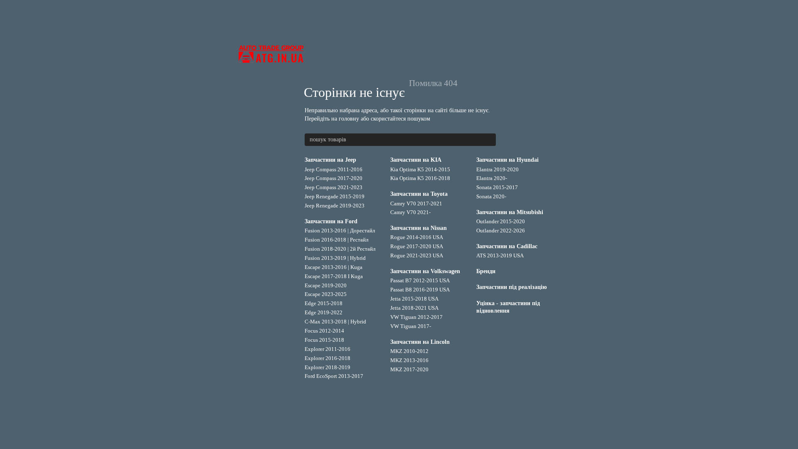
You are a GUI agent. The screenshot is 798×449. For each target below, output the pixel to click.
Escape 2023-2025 (326, 294)
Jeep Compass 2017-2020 (333, 178)
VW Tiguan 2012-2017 (416, 317)
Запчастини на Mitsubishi (509, 212)
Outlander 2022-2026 (500, 230)
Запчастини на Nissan (418, 228)
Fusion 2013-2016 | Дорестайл (340, 230)
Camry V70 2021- (410, 212)
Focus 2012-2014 (324, 331)
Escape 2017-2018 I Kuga (334, 276)
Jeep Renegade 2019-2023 (335, 205)
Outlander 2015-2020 (500, 221)
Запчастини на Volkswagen (425, 271)
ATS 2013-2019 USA (500, 255)
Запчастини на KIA (415, 160)
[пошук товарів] (489, 139)
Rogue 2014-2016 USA (416, 237)
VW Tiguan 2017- (410, 326)
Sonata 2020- (491, 196)
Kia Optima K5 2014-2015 (420, 169)
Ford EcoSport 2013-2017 (334, 376)
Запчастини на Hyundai (507, 160)
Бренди (485, 271)
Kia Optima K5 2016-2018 (420, 178)
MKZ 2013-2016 (409, 360)
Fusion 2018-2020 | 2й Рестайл (340, 249)
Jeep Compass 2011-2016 (333, 169)
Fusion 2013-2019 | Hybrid (335, 258)
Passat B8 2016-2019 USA (420, 289)
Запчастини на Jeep (330, 160)
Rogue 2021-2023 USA (416, 255)
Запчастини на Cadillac (506, 246)
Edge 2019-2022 (323, 312)
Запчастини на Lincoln (420, 342)
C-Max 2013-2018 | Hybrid (335, 321)
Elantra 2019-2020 (497, 169)
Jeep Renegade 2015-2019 (335, 196)
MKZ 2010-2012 (409, 351)
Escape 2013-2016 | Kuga (333, 267)
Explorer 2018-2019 (327, 367)
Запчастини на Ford (331, 221)
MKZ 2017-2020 (409, 369)
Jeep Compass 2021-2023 (333, 187)
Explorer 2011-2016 (327, 349)
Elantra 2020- (491, 178)
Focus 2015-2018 (324, 340)
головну (349, 119)
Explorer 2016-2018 (327, 358)
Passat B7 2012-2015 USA (420, 280)
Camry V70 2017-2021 (416, 203)
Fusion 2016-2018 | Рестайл (336, 240)
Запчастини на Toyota (419, 194)
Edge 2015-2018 (323, 303)
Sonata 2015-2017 (497, 187)
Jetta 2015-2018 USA (414, 299)
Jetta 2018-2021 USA (414, 308)
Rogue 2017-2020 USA (416, 246)
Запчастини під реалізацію (511, 287)
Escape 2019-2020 (326, 285)
